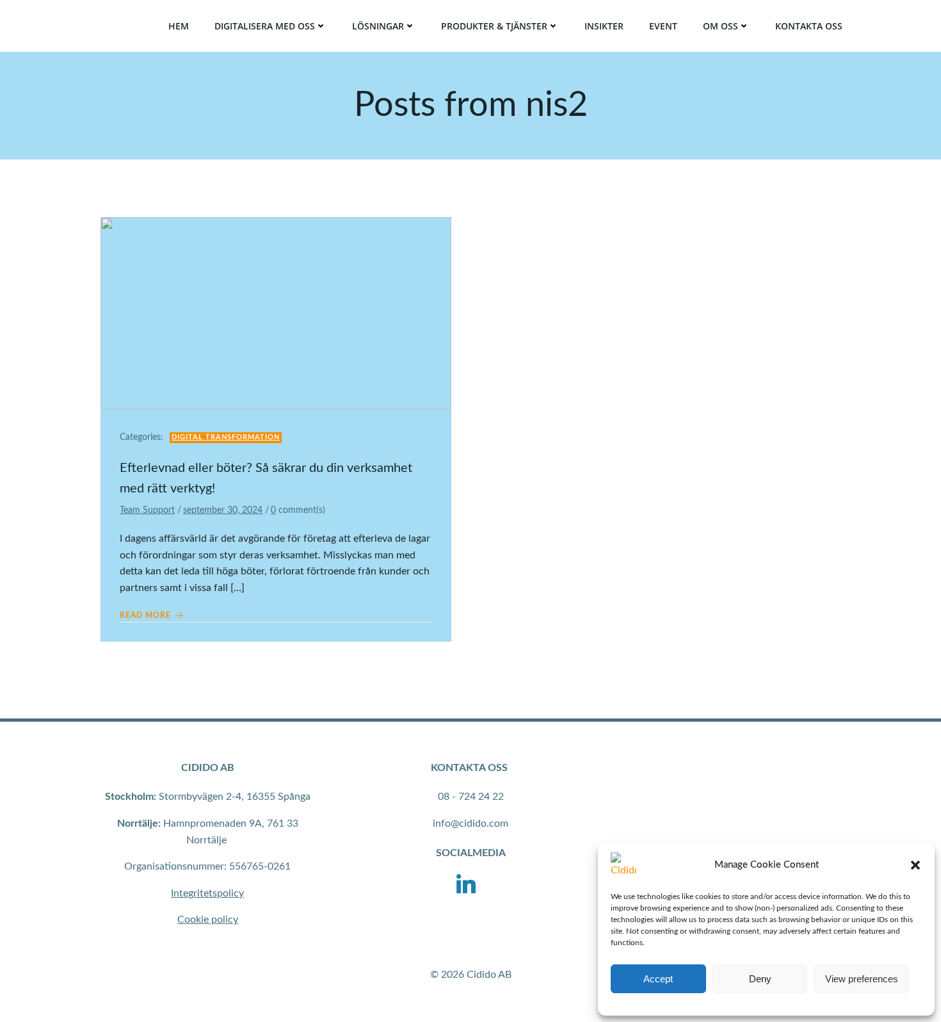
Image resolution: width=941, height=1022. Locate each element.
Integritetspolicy (207, 893)
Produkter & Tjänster (494, 26)
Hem (178, 26)
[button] (915, 865)
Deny (760, 978)
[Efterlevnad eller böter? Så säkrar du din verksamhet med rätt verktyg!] (276, 312)
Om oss (720, 26)
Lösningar (378, 26)
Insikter (603, 26)
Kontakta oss (808, 26)
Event (663, 26)
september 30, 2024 (222, 510)
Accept (658, 978)
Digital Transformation (226, 437)
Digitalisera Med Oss (264, 26)
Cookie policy (207, 919)
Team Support (147, 510)
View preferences (861, 978)
